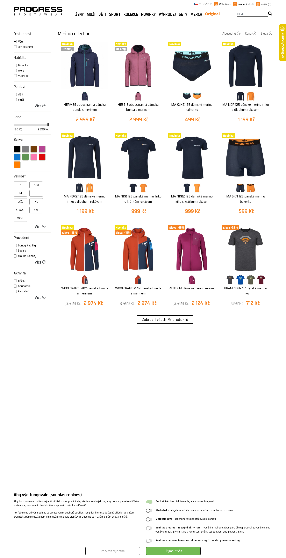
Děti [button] (102, 14)
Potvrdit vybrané (113, 551)
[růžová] (33, 156)
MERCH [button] (196, 14)
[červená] (42, 156)
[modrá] (17, 156)
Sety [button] (183, 14)
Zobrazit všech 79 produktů (165, 319)
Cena (248, 33)
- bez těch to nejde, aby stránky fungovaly (185, 501)
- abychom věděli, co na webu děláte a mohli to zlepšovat (194, 510)
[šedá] (25, 149)
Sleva (264, 33)
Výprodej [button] (167, 14)
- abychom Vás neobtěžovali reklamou (185, 519)
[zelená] (25, 156)
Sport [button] (115, 14)
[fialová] (42, 149)
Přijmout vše (173, 551)
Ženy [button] (79, 14)
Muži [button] (91, 14)
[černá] (17, 149)
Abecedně (229, 33)
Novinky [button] (148, 14)
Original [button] (212, 14)
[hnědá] (33, 149)
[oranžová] (17, 164)
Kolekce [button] (131, 14)
